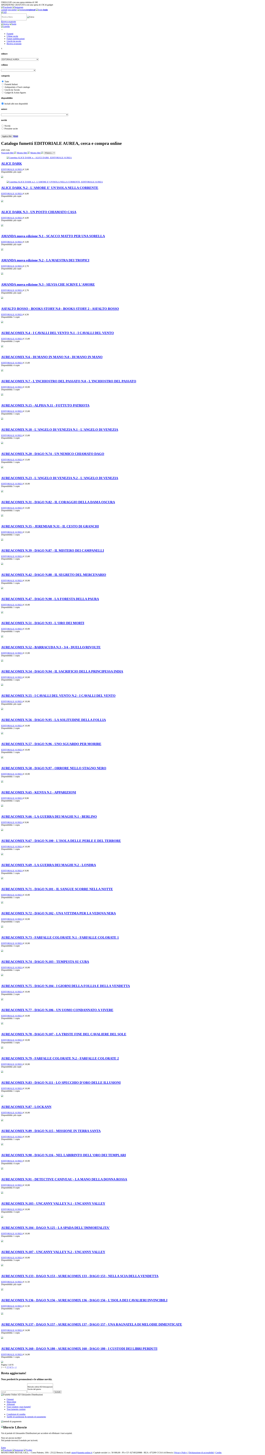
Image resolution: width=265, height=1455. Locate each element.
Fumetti (10, 34)
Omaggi (10, 1399)
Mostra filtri (22, 153)
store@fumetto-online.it (81, 1452)
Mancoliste (11, 1402)
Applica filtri (7, 136)
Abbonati (11, 1404)
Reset (15, 136)
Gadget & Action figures (15, 92)
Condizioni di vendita (16, 1414)
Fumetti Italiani (11, 84)
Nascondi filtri (7, 153)
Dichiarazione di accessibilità (201, 1452)
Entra (3, 1447)
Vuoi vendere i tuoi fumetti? (19, 1407)
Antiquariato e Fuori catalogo (17, 87)
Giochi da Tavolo (12, 90)
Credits (218, 1452)
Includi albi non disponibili (16, 104)
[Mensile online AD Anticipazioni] (40, 1387)
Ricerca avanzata (8, 21)
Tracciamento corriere (16, 1409)
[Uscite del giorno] (40, 1389)
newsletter (12, 10)
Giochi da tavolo (14, 41)
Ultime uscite (12, 36)
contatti (4, 10)
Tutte (6, 81)
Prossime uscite (11, 128)
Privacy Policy (181, 1452)
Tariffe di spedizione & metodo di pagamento (26, 1417)
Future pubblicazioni (16, 38)
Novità (7, 126)
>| (16, 1367)
